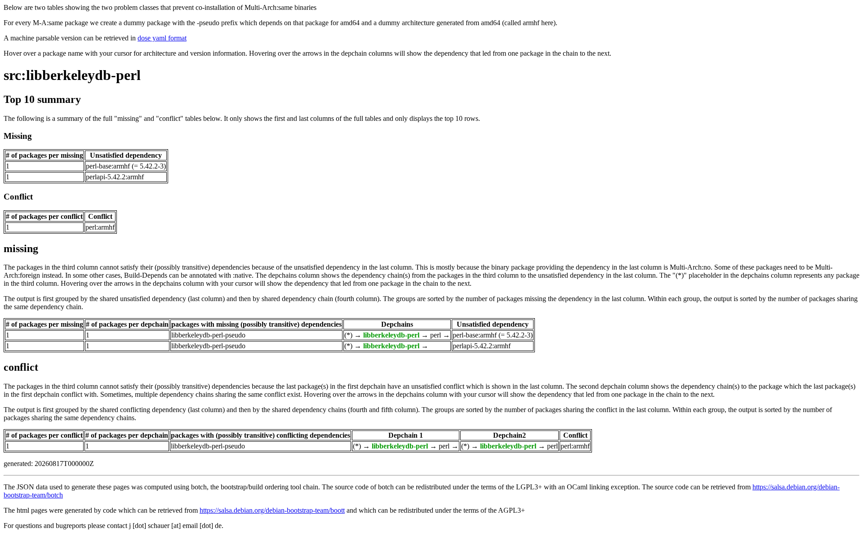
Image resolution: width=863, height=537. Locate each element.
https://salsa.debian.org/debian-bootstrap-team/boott (272, 510)
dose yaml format (162, 38)
